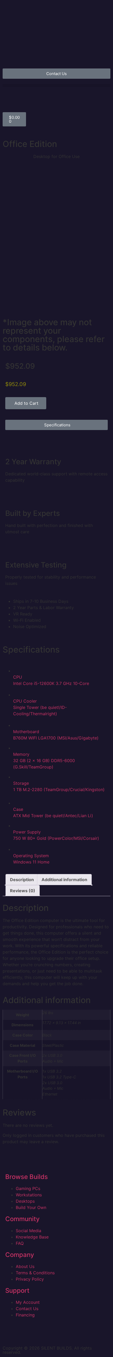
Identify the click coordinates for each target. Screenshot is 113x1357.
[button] (56, 85)
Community (22, 1219)
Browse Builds (26, 1177)
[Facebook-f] (67, 1332)
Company (19, 1255)
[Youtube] (38, 1332)
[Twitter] (52, 1332)
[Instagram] (9, 1332)
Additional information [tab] (64, 879)
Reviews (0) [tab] (22, 890)
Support (17, 1290)
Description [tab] (22, 879)
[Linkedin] (23, 1332)
